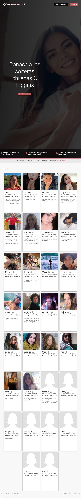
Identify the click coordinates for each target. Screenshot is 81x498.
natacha (64, 272)
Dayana (64, 192)
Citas (37, 160)
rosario (45, 392)
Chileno (44, 160)
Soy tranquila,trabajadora (11, 318)
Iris (43, 471)
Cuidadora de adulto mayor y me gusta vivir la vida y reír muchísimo (31, 280)
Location (53, 160)
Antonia (27, 232)
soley (7, 352)
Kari (63, 352)
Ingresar (74, 4)
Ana (25, 471)
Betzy (63, 312)
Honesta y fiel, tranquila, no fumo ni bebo (31, 399)
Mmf (7, 392)
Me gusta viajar (9, 398)
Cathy (63, 392)
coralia (8, 232)
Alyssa (64, 431)
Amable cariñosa (9, 438)
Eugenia (27, 352)
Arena (63, 232)
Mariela (27, 392)
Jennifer (46, 232)
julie (7, 192)
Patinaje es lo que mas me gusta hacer (67, 239)
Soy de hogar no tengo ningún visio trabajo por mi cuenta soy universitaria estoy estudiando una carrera (12, 241)
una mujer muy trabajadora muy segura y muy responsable (49, 201)
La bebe (27, 192)
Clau (44, 352)
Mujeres (29, 160)
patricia (27, 312)
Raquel (8, 431)
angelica (46, 312)
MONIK (45, 192)
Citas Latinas (20, 160)
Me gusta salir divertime (30, 199)
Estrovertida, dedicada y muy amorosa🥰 (49, 239)
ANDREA (28, 431)
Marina (8, 272)
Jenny (26, 272)
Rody (44, 431)
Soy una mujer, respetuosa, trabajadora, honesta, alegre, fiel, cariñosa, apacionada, (68, 201)
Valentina (46, 272)
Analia (8, 312)
